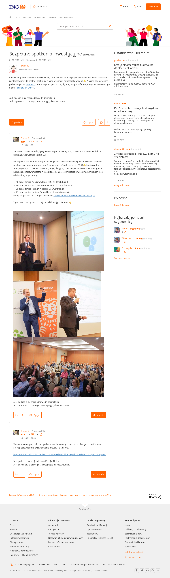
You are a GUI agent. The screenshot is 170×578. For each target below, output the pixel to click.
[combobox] (85, 26)
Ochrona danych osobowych (84, 564)
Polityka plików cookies (114, 564)
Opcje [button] (90, 122)
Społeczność (42, 6)
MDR (65, 564)
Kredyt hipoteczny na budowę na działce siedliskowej (133, 66)
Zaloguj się (153, 6)
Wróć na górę (85, 509)
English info (44, 564)
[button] (101, 122)
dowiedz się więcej (25, 87)
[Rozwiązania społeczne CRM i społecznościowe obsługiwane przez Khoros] (155, 496)
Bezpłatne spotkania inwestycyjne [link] (61, 17)
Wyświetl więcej (122, 258)
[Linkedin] (158, 570)
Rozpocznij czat (136, 552)
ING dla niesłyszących (24, 564)
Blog (139, 6)
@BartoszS (30, 84)
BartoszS (25, 138)
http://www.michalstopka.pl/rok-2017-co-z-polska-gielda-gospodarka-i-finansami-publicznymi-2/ (59, 454)
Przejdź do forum (122, 185)
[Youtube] (147, 570)
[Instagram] (152, 570)
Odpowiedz (17, 122)
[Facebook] (137, 570)
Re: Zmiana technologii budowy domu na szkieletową (136, 110)
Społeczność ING (10, 17)
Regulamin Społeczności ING (21, 495)
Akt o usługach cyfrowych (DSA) (97, 495)
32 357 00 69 (135, 557)
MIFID (56, 564)
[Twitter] (142, 570)
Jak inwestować (39, 17)
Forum (126, 6)
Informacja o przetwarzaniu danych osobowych (58, 495)
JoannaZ (24, 66)
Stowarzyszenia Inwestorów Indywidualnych (74, 195)
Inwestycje (27, 17)
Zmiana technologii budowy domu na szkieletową (136, 155)
